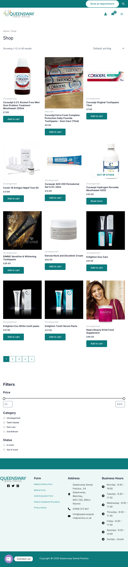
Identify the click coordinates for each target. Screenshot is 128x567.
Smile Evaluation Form (43, 496)
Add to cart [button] (13, 119)
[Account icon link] (105, 14)
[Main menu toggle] (122, 14)
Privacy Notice (40, 508)
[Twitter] (13, 485)
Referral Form (40, 490)
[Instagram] (17, 485)
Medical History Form (43, 484)
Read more (97, 201)
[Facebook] (8, 485)
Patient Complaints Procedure (47, 502)
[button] (102, 3)
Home (6, 31)
